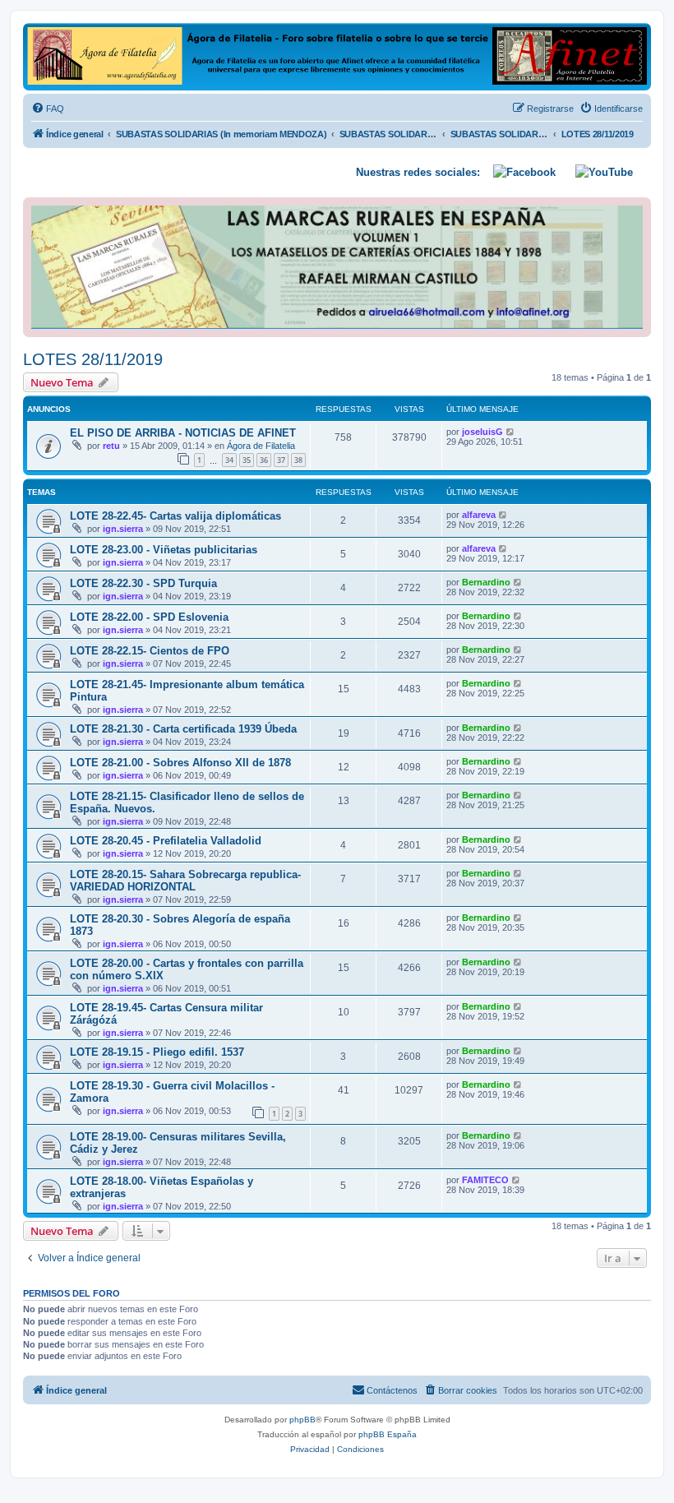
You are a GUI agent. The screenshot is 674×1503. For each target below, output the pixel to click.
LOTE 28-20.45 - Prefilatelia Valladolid (165, 841)
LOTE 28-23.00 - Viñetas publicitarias (163, 549)
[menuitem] (47, 108)
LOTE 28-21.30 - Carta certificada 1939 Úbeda (183, 729)
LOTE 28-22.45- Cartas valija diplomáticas (175, 516)
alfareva (479, 515)
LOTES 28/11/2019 (93, 359)
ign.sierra (123, 529)
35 (246, 460)
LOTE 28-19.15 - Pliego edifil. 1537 (157, 1052)
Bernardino (486, 582)
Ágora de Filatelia (261, 446)
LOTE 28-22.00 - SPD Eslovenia (149, 617)
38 (298, 460)
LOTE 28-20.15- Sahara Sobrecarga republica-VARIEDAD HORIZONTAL (185, 880)
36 (264, 460)
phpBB (302, 1419)
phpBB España (387, 1434)
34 (229, 460)
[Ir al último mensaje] (510, 432)
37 (281, 460)
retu (111, 446)
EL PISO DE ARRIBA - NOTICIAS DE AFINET (183, 433)
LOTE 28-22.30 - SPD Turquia (143, 583)
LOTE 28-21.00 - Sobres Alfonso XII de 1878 (180, 762)
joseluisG (482, 432)
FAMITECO (485, 1180)
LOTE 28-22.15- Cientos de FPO (149, 651)
